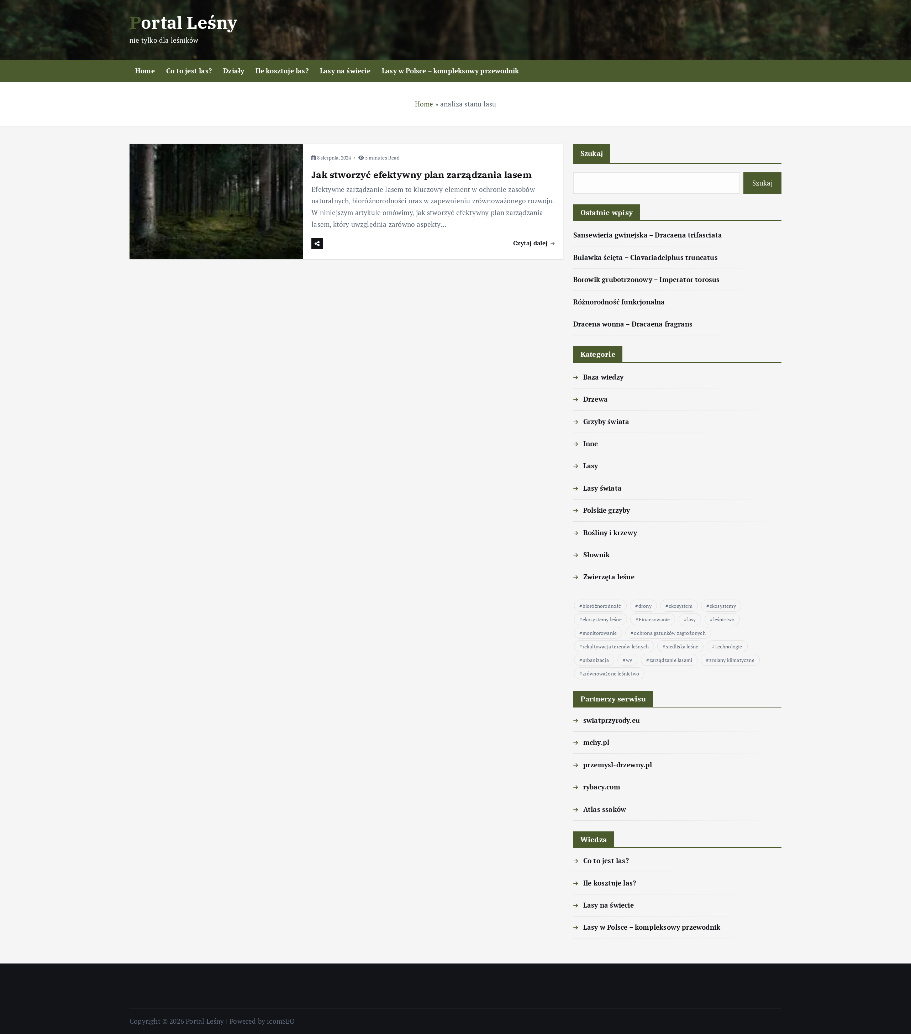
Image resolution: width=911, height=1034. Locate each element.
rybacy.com (601, 786)
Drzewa (595, 399)
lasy (691, 619)
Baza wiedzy (603, 376)
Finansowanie (654, 619)
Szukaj (591, 153)
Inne (590, 443)
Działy (233, 70)
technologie (728, 646)
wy (629, 660)
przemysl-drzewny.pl (617, 764)
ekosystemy (723, 605)
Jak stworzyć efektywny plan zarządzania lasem (421, 174)
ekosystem (681, 605)
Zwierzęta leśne (608, 576)
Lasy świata (602, 488)
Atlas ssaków (604, 809)
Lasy (590, 465)
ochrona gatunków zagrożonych (669, 633)
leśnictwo (724, 619)
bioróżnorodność (602, 605)
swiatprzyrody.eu (611, 720)
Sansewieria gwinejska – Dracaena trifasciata (647, 234)
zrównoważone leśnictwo (611, 673)
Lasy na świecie (345, 70)
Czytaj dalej (531, 243)
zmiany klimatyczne (731, 660)
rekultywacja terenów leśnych (616, 646)
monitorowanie (600, 633)
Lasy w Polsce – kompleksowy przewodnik (450, 70)
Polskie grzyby (606, 510)
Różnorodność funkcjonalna (619, 301)
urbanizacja (596, 660)
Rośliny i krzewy (610, 532)
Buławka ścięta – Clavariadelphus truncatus (645, 257)
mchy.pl (596, 742)
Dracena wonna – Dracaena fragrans (633, 323)
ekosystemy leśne (602, 619)
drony (645, 605)
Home (145, 70)
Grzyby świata (606, 421)
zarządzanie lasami (670, 660)
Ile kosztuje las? (282, 70)
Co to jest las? (189, 70)
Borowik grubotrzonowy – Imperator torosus (646, 279)
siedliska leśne (682, 646)
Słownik (596, 554)
